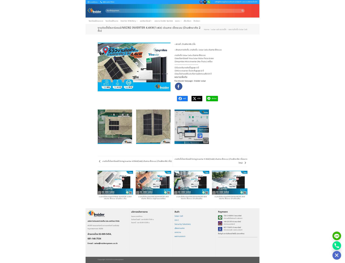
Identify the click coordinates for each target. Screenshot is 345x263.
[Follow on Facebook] (201, 2)
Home (206, 29)
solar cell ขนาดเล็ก (218, 29)
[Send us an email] (205, 2)
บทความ (178, 232)
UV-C (177, 220)
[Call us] (209, 2)
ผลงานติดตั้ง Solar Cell (238, 29)
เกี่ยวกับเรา (187, 21)
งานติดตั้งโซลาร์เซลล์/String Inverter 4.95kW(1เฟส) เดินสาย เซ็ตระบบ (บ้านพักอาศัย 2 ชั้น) (137, 161)
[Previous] (98, 189)
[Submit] (243, 11)
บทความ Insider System (164, 21)
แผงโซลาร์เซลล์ (145, 21)
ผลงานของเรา (180, 236)
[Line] (336, 236)
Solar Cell (179, 216)
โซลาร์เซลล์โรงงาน (112, 21)
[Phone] (336, 245)
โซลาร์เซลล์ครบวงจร (96, 21)
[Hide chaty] (336, 255)
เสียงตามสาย (179, 228)
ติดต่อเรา (197, 21)
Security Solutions (183, 224)
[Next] (247, 189)
